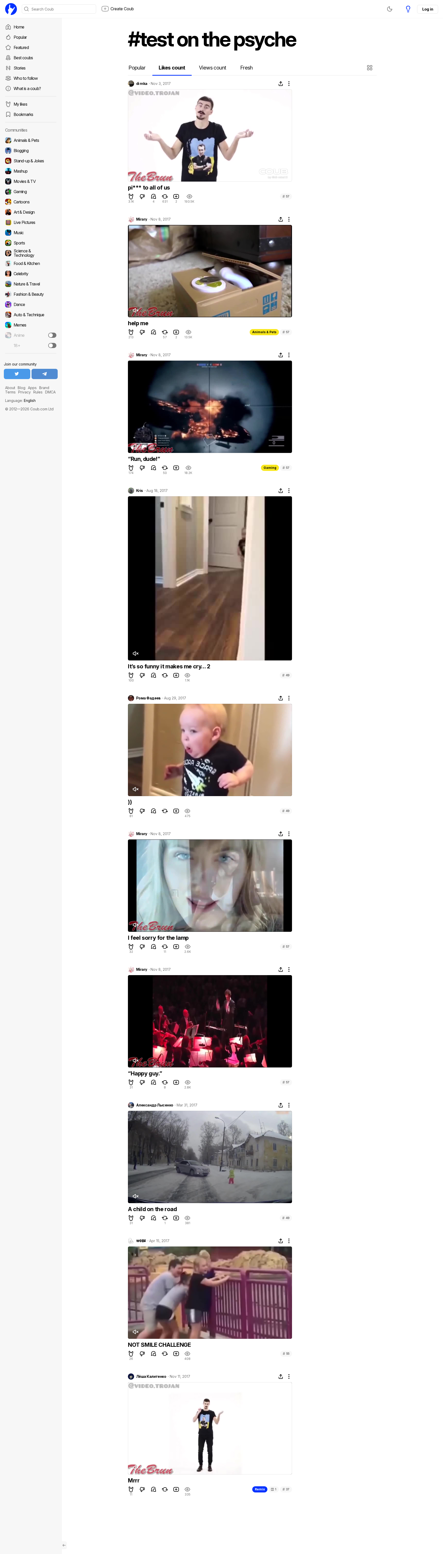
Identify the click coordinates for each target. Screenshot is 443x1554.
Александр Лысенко (154, 1105)
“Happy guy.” (145, 1073)
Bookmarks (23, 114)
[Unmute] (135, 310)
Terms (10, 392)
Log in (427, 9)
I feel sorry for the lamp (158, 937)
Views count (212, 68)
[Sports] (31, 243)
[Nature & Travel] (31, 284)
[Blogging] (31, 150)
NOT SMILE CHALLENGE (159, 1344)
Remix (260, 1489)
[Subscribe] (52, 335)
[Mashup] (31, 171)
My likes (20, 104)
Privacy (24, 392)
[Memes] (31, 325)
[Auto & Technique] (31, 315)
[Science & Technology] (31, 253)
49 (285, 675)
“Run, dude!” (144, 459)
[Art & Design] (31, 212)
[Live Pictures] (31, 222)
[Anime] (31, 335)
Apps (32, 387)
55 (286, 1353)
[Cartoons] (31, 202)
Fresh (246, 68)
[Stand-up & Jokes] (31, 161)
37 (286, 1489)
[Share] (281, 84)
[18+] (52, 345)
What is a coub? (27, 88)
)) (130, 802)
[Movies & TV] (31, 181)
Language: (20, 400)
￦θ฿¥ (141, 1241)
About (10, 387)
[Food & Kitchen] (31, 263)
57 (286, 196)
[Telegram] (45, 374)
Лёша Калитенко (151, 1376)
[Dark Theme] (390, 9)
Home (19, 26)
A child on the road (152, 1209)
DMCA (50, 392)
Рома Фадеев (148, 698)
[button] (370, 67)
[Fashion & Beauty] (31, 294)
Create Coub (122, 8)
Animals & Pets (264, 332)
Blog (21, 387)
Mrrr (133, 1480)
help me (138, 323)
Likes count (172, 68)
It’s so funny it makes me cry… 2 (169, 666)
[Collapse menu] (64, 1545)
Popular (20, 37)
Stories (20, 68)
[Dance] (31, 304)
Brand (44, 387)
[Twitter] (17, 374)
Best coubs (23, 57)
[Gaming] (31, 191)
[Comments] (153, 196)
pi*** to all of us (149, 187)
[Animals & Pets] (31, 140)
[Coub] (11, 9)
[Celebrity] (31, 274)
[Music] (31, 232)
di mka (141, 83)
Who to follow (26, 78)
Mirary (141, 219)
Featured (21, 47)
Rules (38, 392)
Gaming (270, 468)
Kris (139, 490)
